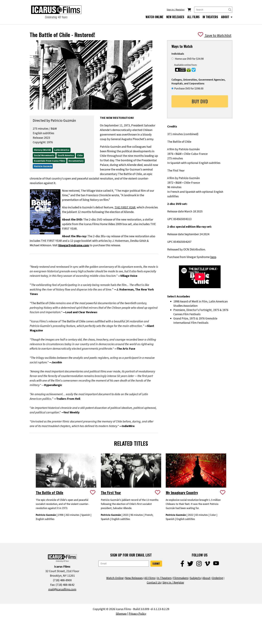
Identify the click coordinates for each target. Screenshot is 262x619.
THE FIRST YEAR (124, 207)
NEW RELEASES (175, 17)
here (213, 257)
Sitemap (121, 614)
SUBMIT (156, 563)
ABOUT (225, 17)
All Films (149, 578)
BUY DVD (200, 101)
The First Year (111, 492)
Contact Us (154, 582)
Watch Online (114, 578)
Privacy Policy (137, 614)
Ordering (217, 578)
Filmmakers (180, 578)
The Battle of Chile (49, 492)
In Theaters (164, 578)
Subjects (195, 578)
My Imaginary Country (182, 492)
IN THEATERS (210, 17)
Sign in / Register (176, 9)
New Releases (134, 578)
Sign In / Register (173, 582)
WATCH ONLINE (154, 17)
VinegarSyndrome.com (73, 245)
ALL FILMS (193, 17)
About (206, 578)
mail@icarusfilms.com (62, 589)
